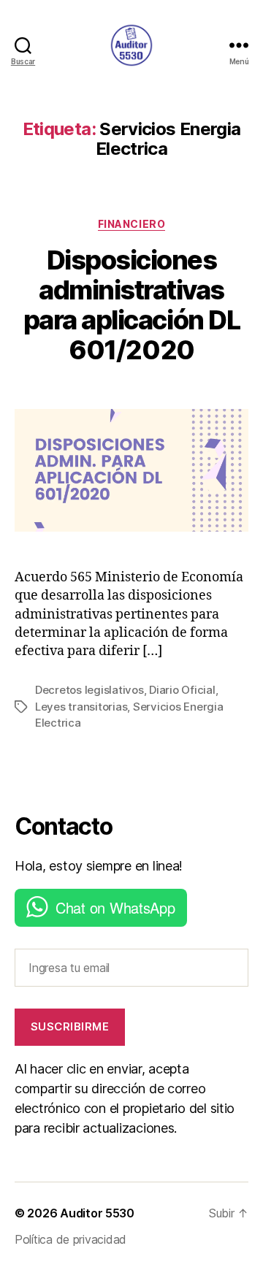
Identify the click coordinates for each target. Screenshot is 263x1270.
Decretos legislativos (89, 690)
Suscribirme (70, 1026)
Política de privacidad (70, 1239)
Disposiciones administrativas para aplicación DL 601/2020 (131, 305)
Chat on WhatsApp (115, 907)
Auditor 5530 (97, 1213)
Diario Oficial (182, 690)
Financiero (131, 224)
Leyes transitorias (81, 707)
